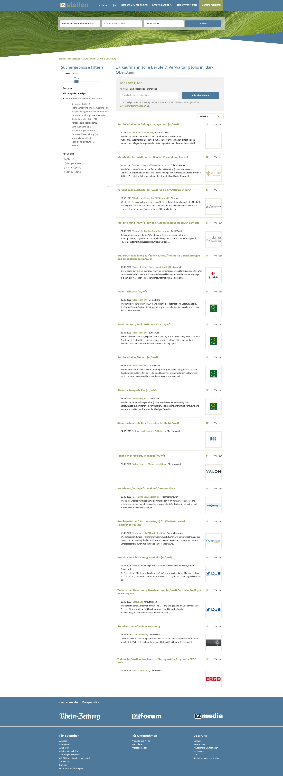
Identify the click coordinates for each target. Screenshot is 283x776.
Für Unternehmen (187, 5)
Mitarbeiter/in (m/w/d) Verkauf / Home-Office (146, 488)
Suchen (203, 23)
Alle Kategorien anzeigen (74, 93)
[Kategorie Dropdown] (97, 23)
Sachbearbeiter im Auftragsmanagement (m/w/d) (148, 124)
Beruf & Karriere (161, 5)
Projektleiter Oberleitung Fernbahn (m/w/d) (144, 557)
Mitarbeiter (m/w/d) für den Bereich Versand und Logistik (153, 157)
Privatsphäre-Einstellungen (205, 748)
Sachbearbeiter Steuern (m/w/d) (137, 357)
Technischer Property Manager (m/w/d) (142, 455)
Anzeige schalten (211, 5)
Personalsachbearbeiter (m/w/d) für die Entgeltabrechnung (154, 190)
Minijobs (63, 765)
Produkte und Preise (141, 741)
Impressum (198, 751)
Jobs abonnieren (200, 95)
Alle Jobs (63, 741)
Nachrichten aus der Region (206, 758)
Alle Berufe (64, 748)
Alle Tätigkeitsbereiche (69, 755)
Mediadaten (137, 744)
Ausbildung (64, 761)
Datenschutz (199, 744)
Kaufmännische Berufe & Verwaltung (84, 98)
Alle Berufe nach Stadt (69, 751)
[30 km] (76, 81)
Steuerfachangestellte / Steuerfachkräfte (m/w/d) (148, 423)
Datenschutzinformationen (133, 106)
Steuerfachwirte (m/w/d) (133, 291)
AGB (195, 755)
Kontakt (197, 741)
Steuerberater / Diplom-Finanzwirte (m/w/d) (144, 324)
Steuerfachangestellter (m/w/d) (137, 390)
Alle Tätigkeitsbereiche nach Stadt (74, 758)
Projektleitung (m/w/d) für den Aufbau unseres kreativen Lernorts (158, 222)
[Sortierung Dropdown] (220, 116)
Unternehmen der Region (134, 5)
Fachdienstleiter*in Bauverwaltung (138, 626)
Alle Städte (64, 744)
